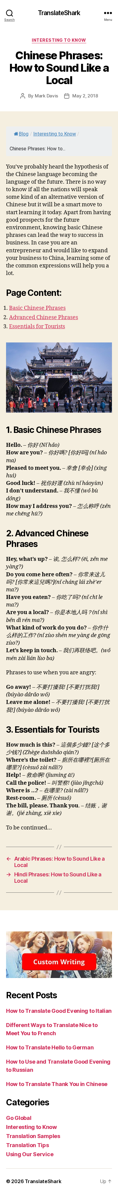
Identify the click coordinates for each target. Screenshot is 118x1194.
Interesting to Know (59, 40)
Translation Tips (27, 1145)
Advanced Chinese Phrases (43, 317)
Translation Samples (33, 1136)
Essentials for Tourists (37, 326)
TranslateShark (59, 13)
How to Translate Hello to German (49, 1047)
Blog (23, 134)
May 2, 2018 (85, 96)
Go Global (18, 1118)
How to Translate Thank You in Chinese (56, 1084)
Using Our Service (29, 1154)
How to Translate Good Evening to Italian (59, 1011)
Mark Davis (46, 96)
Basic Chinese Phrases (37, 308)
